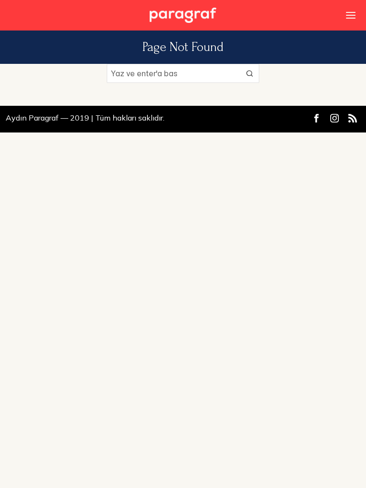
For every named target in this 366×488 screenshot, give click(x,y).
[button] (249, 73)
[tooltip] (316, 118)
